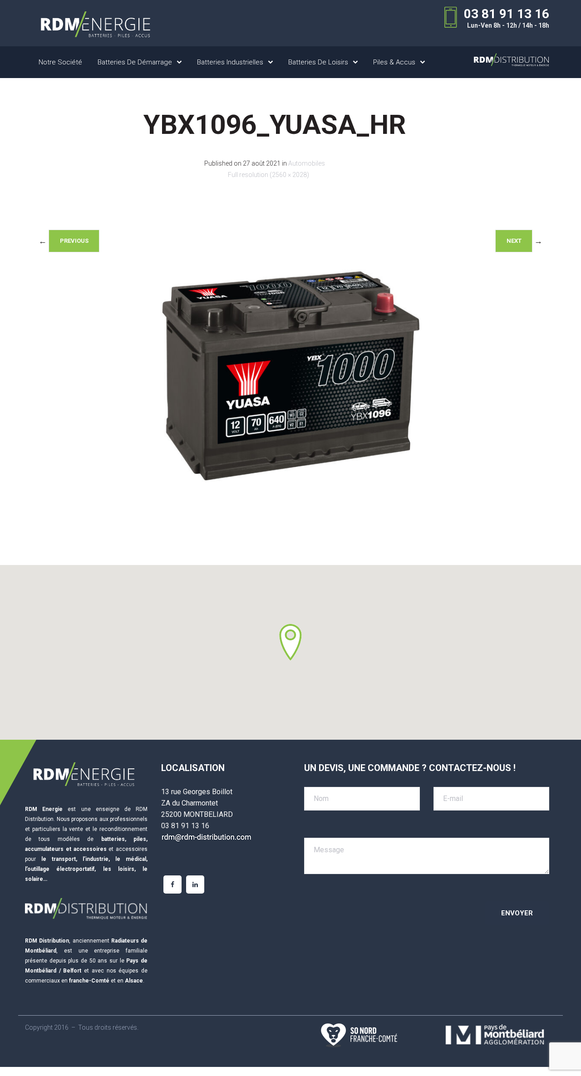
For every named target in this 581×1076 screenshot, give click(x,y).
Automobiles (306, 163)
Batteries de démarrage (135, 62)
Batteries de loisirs (318, 62)
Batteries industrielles (230, 62)
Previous (74, 240)
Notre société (60, 62)
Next (514, 240)
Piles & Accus (394, 62)
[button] (290, 642)
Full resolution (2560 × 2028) (268, 174)
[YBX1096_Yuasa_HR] (290, 523)
